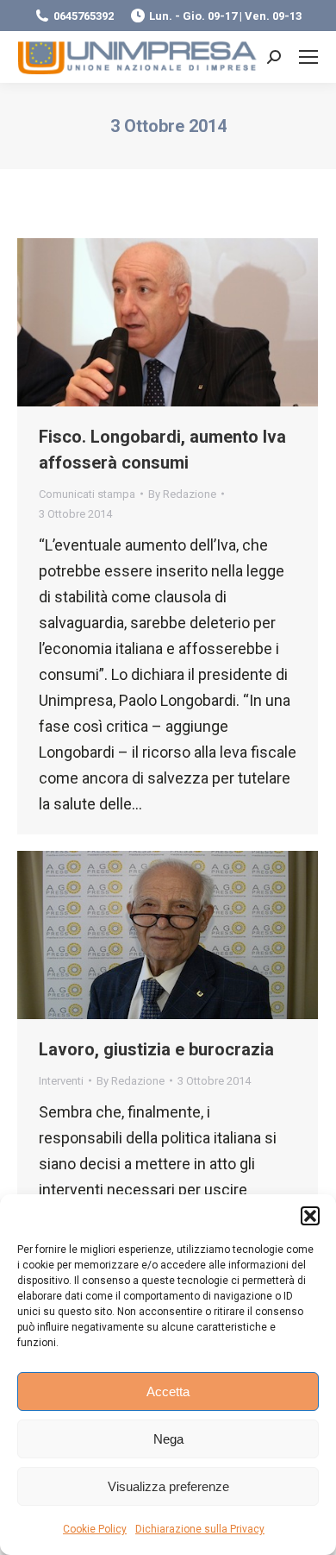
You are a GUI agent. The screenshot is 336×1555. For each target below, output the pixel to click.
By (182, 494)
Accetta (168, 1391)
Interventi (61, 1080)
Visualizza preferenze (168, 1486)
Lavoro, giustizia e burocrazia (156, 1049)
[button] (310, 1215)
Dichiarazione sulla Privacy (199, 1529)
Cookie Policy (95, 1529)
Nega (168, 1439)
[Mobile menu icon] (308, 57)
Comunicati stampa (87, 494)
